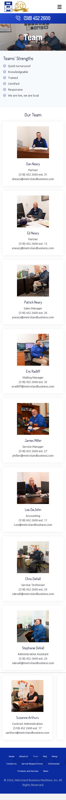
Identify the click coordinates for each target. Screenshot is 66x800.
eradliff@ (18, 386)
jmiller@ (17, 455)
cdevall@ (18, 593)
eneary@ (18, 248)
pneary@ (18, 317)
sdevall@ (18, 663)
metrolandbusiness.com (39, 179)
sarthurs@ (12, 732)
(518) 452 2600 (37, 18)
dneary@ (18, 179)
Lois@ (18, 524)
